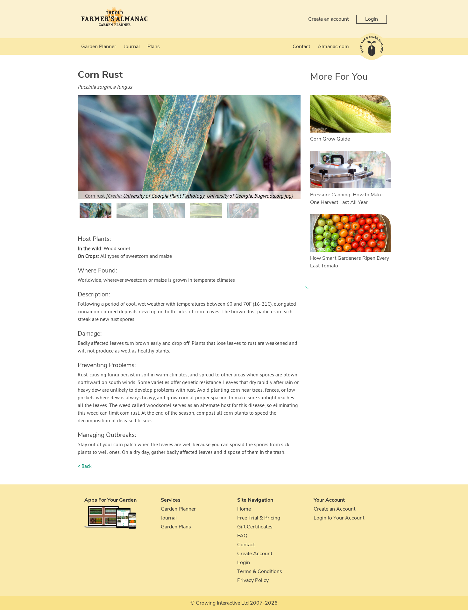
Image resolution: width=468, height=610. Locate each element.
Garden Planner (98, 46)
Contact (301, 46)
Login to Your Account (339, 517)
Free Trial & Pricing (258, 517)
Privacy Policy (253, 580)
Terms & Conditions (259, 571)
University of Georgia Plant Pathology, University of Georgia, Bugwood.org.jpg (207, 196)
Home (244, 508)
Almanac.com (333, 46)
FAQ (242, 535)
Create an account (328, 19)
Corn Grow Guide (330, 138)
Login (371, 19)
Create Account (254, 553)
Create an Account (334, 508)
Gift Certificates (255, 526)
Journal (132, 46)
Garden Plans (176, 526)
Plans (153, 46)
